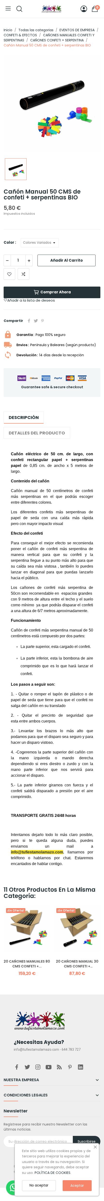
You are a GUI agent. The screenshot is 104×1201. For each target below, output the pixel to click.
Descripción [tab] (24, 417)
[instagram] (38, 1067)
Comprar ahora (55, 292)
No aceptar (39, 1185)
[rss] (59, 1067)
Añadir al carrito (66, 260)
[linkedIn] (80, 1067)
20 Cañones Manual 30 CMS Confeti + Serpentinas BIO (77, 964)
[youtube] (49, 1067)
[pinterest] (70, 1067)
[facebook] (17, 1067)
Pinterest (42, 320)
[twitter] (27, 1067)
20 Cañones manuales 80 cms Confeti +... (27, 964)
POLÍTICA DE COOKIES (52, 1172)
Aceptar (77, 1185)
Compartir (29, 320)
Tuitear (35, 320)
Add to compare (23, 274)
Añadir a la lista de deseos (9, 274)
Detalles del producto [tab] (37, 433)
